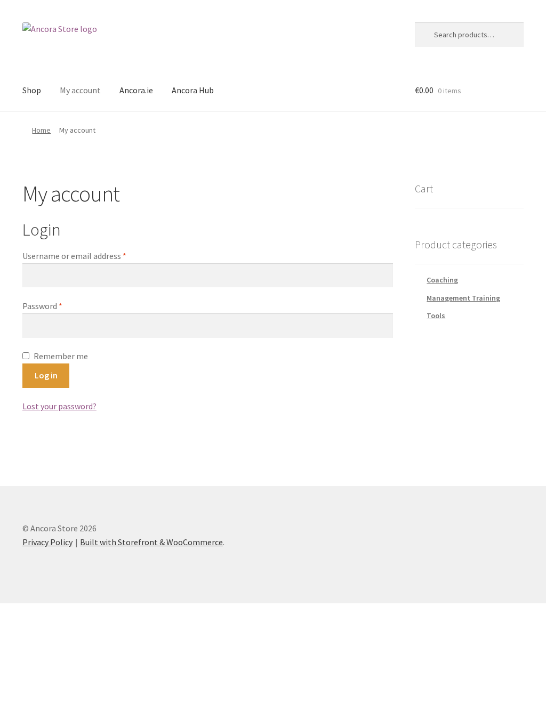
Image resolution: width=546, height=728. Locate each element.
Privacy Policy (47, 542)
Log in (46, 375)
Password (42, 306)
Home (41, 130)
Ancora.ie (136, 90)
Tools (436, 315)
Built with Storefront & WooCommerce (151, 542)
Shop (31, 90)
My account (80, 90)
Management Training (463, 298)
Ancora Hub (193, 90)
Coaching (442, 280)
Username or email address (74, 255)
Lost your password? (59, 406)
